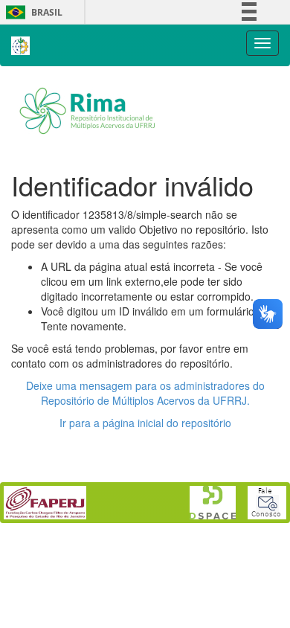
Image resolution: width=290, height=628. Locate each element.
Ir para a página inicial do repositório (145, 422)
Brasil (31, 12)
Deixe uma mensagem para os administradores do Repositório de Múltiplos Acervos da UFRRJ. (145, 393)
